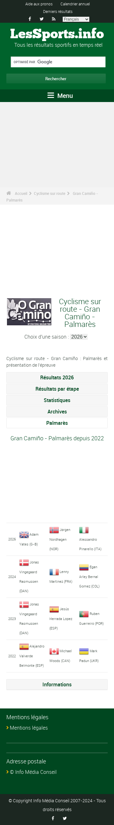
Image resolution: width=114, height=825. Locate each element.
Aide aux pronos (39, 3)
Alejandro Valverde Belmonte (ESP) (32, 656)
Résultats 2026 (57, 377)
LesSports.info (57, 34)
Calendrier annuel (75, 3)
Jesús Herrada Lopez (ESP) (60, 618)
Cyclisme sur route (49, 193)
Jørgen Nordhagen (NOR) (60, 539)
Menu (64, 95)
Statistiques (57, 400)
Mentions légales (29, 727)
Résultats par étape (57, 388)
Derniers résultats (58, 11)
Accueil (21, 193)
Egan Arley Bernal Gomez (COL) (89, 576)
